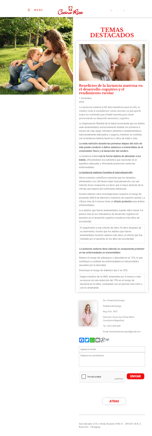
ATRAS (114, 401)
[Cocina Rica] (70, 8)
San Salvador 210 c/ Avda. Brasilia (96, 424)
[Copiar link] (102, 340)
